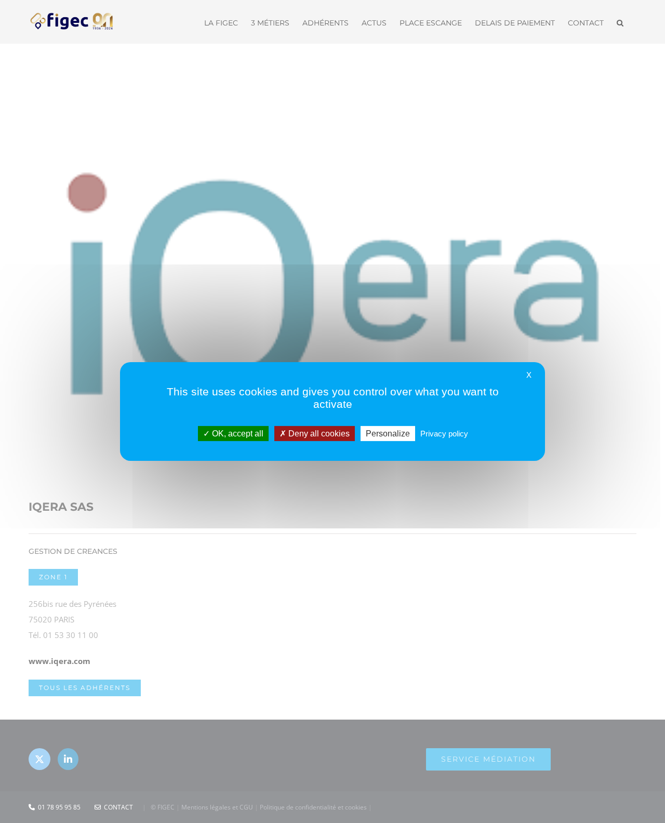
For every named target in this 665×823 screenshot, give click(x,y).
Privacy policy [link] (444, 433)
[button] (620, 22)
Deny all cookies (318, 433)
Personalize (388, 433)
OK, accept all (236, 433)
